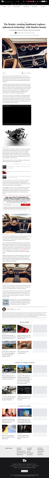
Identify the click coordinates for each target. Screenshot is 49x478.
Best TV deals (40, 452)
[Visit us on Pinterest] (27, 1)
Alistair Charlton (21, 32)
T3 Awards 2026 (26, 6)
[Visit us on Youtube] (28, 1)
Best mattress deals (41, 451)
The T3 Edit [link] (19, 299)
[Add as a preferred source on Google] (24, 471)
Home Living (23, 3)
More (35, 3)
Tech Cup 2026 (43, 6)
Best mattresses (30, 454)
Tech (15, 3)
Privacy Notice (5, 208)
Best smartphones (30, 452)
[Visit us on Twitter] (25, 1)
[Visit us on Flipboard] (31, 1)
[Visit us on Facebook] (23, 1)
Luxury (28, 3)
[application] (16, 115)
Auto (32, 3)
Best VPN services (20, 454)
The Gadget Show (34, 6)
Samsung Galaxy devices (21, 451)
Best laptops (29, 449)
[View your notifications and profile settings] (40, 1)
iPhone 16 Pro (19, 449)
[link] (5, 302)
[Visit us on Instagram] (30, 1)
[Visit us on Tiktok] (33, 1)
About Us (35, 464)
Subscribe (43, 1)
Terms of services (14, 207)
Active (18, 3)
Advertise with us (35, 465)
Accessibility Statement (17, 464)
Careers (15, 467)
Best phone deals (41, 449)
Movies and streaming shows (22, 452)
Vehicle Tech (26, 22)
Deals (9, 6)
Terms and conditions (14, 465)
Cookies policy (28, 465)
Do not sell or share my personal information (26, 467)
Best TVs (28, 451)
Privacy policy (22, 465)
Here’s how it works (36, 35)
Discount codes (40, 454)
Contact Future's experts (27, 464)
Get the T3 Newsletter (16, 6)
